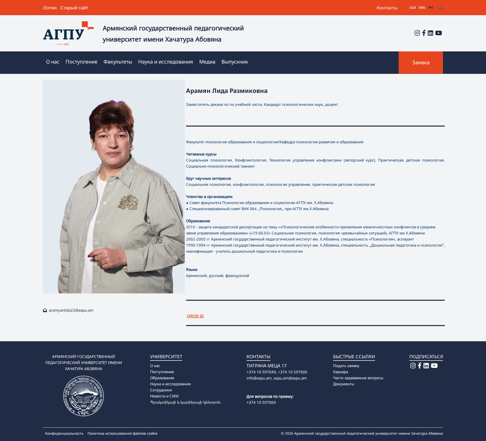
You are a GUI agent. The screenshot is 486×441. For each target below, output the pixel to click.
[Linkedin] (430, 33)
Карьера (340, 371)
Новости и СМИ (164, 395)
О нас (155, 365)
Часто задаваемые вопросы (358, 377)
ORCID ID (195, 315)
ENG (422, 7)
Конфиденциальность (64, 433)
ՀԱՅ (413, 7)
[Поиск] (440, 7)
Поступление (162, 371)
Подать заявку (346, 365)
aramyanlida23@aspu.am (71, 310)
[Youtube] (438, 33)
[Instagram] (417, 33)
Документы (343, 383)
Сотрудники (161, 389)
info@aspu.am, (260, 377)
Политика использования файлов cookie (122, 433)
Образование (162, 377)
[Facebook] (424, 33)
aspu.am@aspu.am (290, 377)
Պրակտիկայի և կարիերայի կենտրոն (185, 402)
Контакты (387, 8)
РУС (431, 7)
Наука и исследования (170, 383)
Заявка (421, 62)
